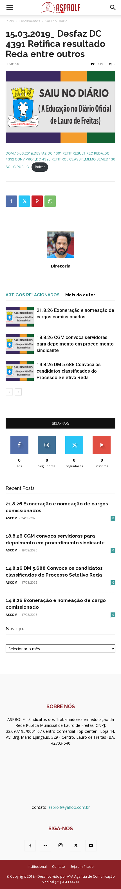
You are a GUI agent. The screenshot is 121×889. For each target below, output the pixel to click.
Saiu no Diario (56, 21)
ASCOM (11, 518)
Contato (58, 866)
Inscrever (101, 438)
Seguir (47, 438)
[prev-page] (9, 391)
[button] (10, 7)
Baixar (40, 167)
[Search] (113, 7)
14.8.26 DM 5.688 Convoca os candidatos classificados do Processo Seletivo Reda (69, 371)
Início (10, 21)
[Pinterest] (37, 201)
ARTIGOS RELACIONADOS (33, 294)
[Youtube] (91, 845)
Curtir (19, 438)
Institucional (37, 866)
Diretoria (60, 266)
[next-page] (18, 391)
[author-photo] (60, 258)
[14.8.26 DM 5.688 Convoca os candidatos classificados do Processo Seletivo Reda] (20, 371)
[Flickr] (45, 845)
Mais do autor (80, 294)
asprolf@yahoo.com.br (69, 807)
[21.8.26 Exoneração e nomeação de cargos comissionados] (20, 317)
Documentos (29, 21)
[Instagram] (60, 845)
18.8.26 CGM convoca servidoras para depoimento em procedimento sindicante (75, 343)
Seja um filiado (82, 866)
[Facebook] (11, 201)
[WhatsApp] (50, 201)
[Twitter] (24, 201)
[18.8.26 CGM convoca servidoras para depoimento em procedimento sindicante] (20, 344)
